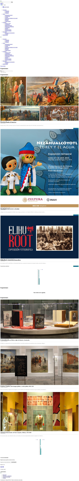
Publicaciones (5, 34)
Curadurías (7, 10)
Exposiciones (7, 16)
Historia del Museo (8, 25)
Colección (4, 9)
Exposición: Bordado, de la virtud (11, 18)
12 (39, 280)
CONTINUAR (14, 462)
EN (4, 5)
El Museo (4, 22)
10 (39, 278)
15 (39, 284)
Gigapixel (7, 13)
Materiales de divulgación (9, 32)
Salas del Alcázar (8, 30)
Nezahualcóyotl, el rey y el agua (9, 208)
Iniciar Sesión (6, 6)
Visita (4, 14)
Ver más (75, 128)
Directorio (4, 474)
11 (40, 450)
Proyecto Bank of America (8, 122)
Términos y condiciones (7, 475)
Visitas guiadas (8, 21)
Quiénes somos (8, 23)
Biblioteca (7, 19)
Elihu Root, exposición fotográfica (10, 260)
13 (39, 282)
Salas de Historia (8, 29)
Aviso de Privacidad (6, 476)
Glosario (6, 33)
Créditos (4, 478)
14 (39, 283)
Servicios (6, 20)
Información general (8, 15)
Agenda (6, 17)
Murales (6, 28)
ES (2, 5)
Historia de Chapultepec (9, 26)
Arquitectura (7, 24)
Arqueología (7, 27)
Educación (5, 31)
